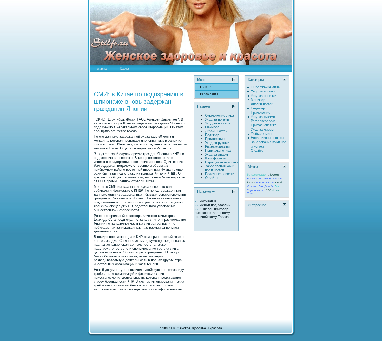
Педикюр (212, 135)
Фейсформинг (216, 158)
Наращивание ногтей (221, 162)
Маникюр (212, 127)
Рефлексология (217, 147)
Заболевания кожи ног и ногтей (219, 168)
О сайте (211, 178)
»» (197, 201)
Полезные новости (219, 174)
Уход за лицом (216, 154)
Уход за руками (217, 143)
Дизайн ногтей (216, 131)
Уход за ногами (217, 119)
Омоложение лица (219, 115)
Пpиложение (215, 139)
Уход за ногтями (217, 123)
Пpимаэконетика (218, 150)
